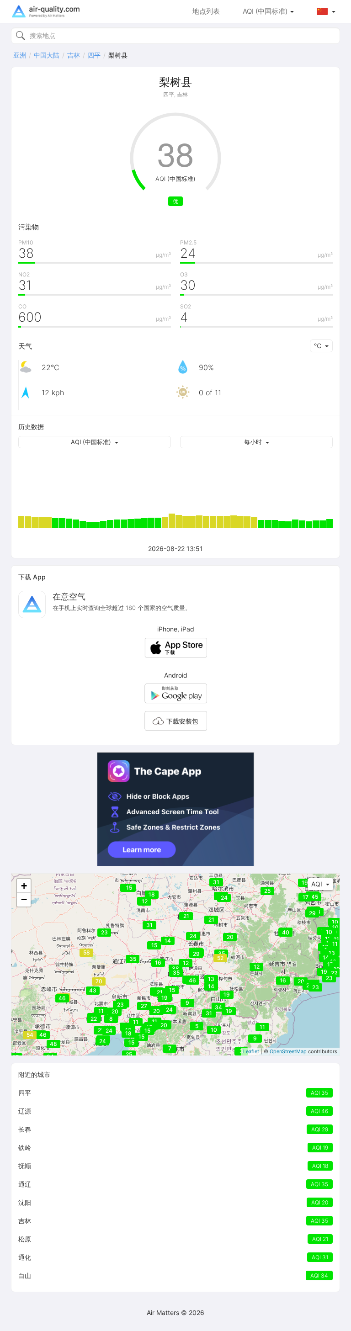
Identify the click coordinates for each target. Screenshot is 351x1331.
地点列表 (206, 11)
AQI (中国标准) (266, 11)
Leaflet (251, 1051)
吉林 (73, 55)
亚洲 (19, 55)
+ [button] (24, 885)
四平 (94, 55)
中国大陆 (46, 55)
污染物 (28, 227)
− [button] (24, 899)
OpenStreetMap (288, 1051)
